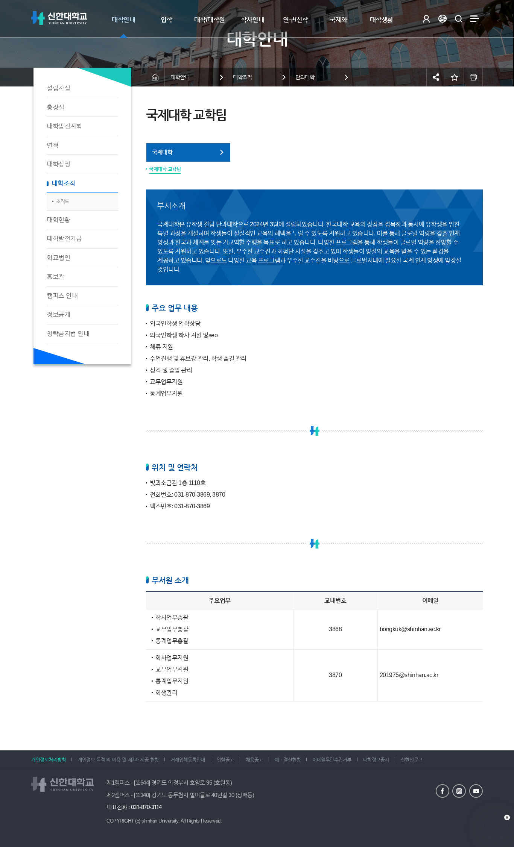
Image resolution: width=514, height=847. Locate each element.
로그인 (426, 19)
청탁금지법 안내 (68, 333)
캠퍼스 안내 (62, 295)
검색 (458, 19)
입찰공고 (225, 759)
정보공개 (58, 314)
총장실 (55, 107)
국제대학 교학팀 (165, 169)
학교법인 (58, 257)
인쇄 (473, 77)
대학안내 (123, 19)
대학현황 (58, 219)
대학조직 (63, 183)
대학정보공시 (376, 759)
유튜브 (476, 791)
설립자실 (58, 88)
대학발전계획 (64, 126)
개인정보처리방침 (48, 759)
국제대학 (162, 152)
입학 (166, 19)
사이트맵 (475, 19)
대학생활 (381, 19)
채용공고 (254, 759)
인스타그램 (459, 791)
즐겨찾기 (454, 77)
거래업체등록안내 (187, 759)
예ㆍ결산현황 (288, 759)
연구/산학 (295, 19)
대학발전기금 (64, 238)
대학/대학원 (209, 19)
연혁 (52, 145)
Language (442, 19)
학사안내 (252, 19)
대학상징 (58, 164)
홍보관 (55, 276)
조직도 (62, 201)
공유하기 (435, 77)
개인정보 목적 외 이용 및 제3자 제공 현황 (118, 759)
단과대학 (304, 77)
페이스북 (442, 791)
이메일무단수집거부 (331, 759)
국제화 (338, 19)
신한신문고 (412, 759)
